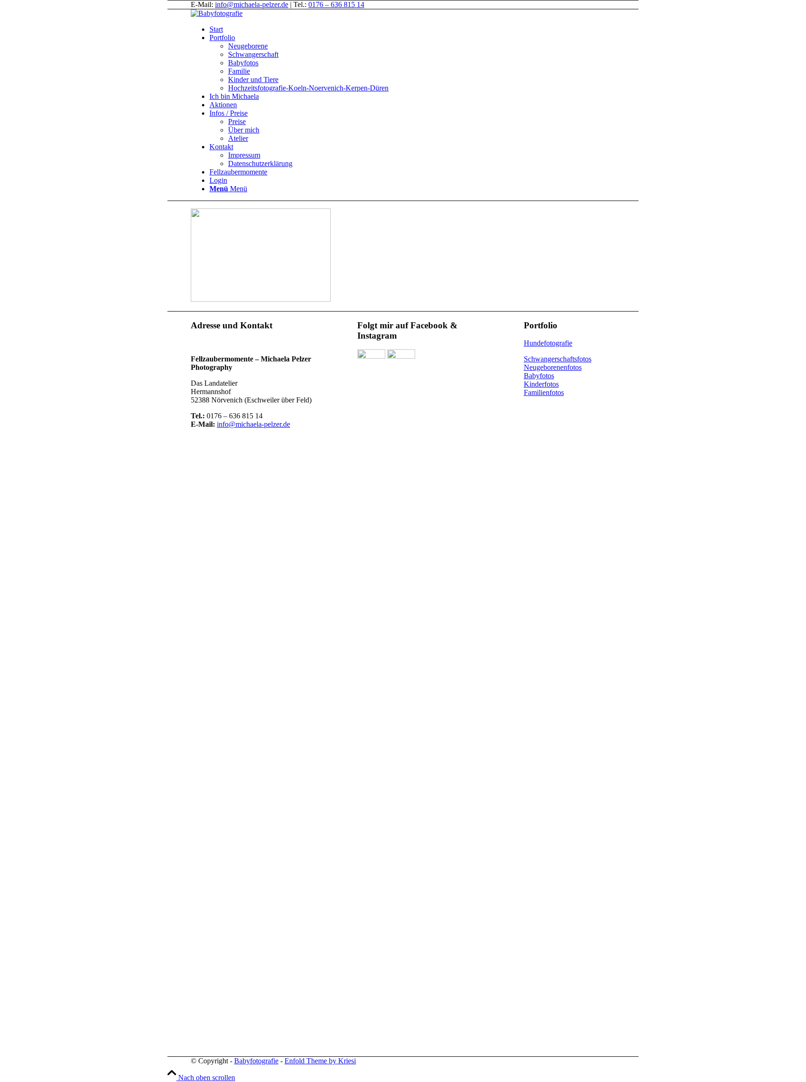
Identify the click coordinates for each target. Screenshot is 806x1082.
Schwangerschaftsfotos (557, 359)
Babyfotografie (256, 1061)
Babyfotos (539, 376)
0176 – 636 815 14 (336, 4)
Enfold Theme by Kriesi (320, 1061)
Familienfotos (544, 392)
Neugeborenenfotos (553, 367)
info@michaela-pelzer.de (251, 4)
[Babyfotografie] (217, 13)
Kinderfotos (541, 384)
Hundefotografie (548, 343)
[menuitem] (435, 29)
